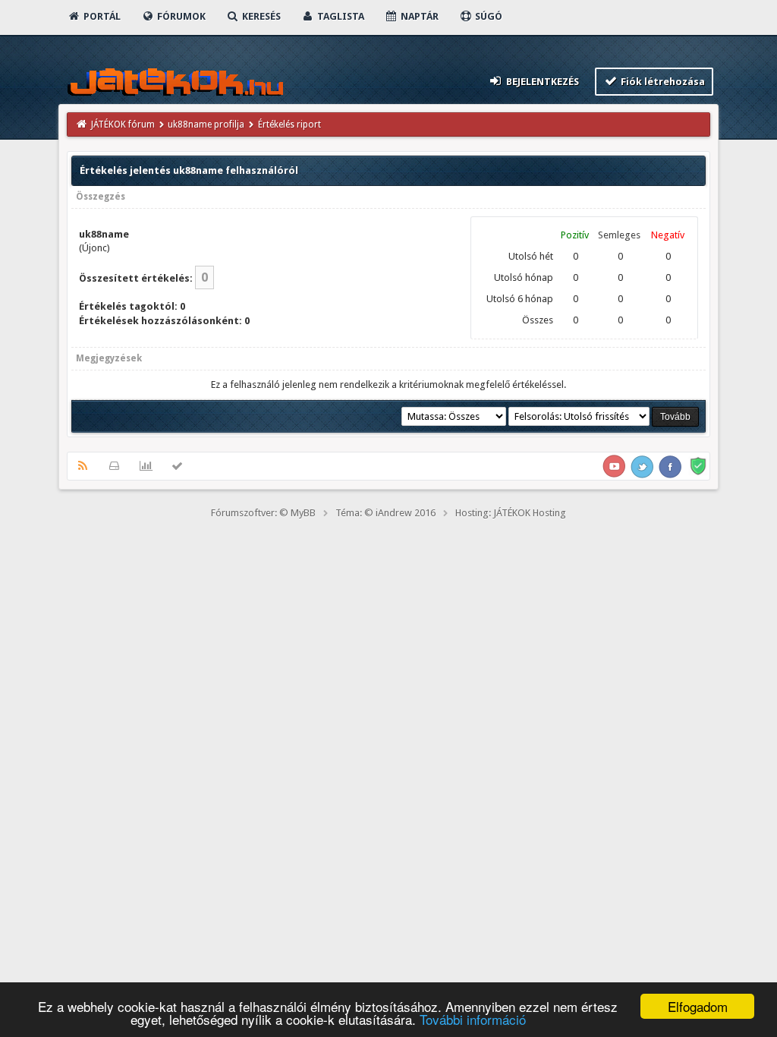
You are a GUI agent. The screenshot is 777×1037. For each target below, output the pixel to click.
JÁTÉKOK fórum (123, 124)
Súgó (487, 16)
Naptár (418, 16)
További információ (473, 1019)
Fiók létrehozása (661, 81)
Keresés (260, 16)
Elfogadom (698, 1006)
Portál (101, 16)
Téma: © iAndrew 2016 (385, 512)
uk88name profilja (206, 124)
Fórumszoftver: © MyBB (263, 512)
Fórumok (180, 16)
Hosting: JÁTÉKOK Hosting (510, 512)
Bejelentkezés (541, 81)
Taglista (339, 16)
